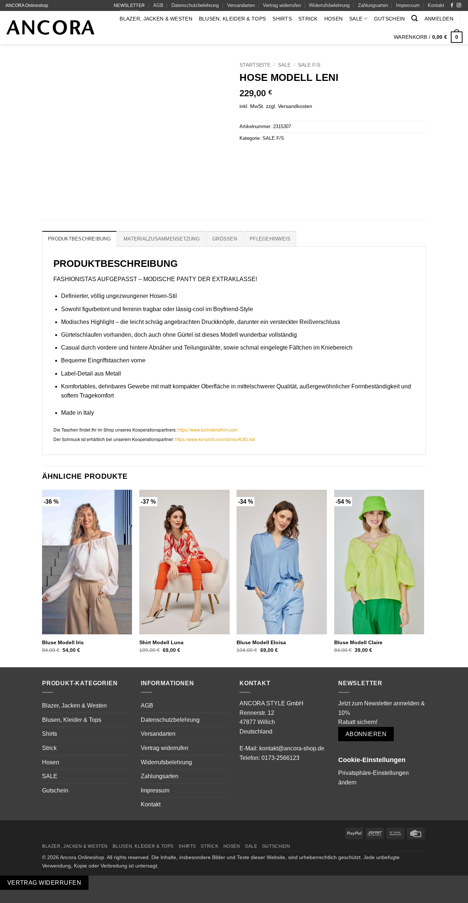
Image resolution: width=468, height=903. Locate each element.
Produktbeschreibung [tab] (79, 239)
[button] (438, 18)
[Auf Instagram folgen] (459, 5)
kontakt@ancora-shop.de (291, 748)
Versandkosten (295, 106)
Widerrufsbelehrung (329, 5)
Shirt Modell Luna (161, 642)
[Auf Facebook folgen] (452, 5)
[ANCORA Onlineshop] (50, 28)
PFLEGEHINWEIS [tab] (270, 239)
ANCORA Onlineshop (26, 5)
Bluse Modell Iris (63, 642)
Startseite (255, 65)
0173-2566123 (280, 758)
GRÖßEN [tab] (224, 239)
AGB (158, 5)
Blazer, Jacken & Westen (156, 19)
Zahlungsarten (373, 5)
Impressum (408, 5)
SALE (355, 19)
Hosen (333, 19)
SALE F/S (309, 65)
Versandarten (241, 5)
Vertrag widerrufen (282, 5)
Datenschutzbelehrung (195, 5)
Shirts (282, 19)
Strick (308, 19)
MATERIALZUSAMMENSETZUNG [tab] (162, 239)
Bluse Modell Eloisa (261, 642)
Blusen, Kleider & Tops (232, 19)
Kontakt (436, 5)
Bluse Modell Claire (358, 642)
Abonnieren (366, 734)
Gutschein (389, 19)
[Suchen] (414, 18)
